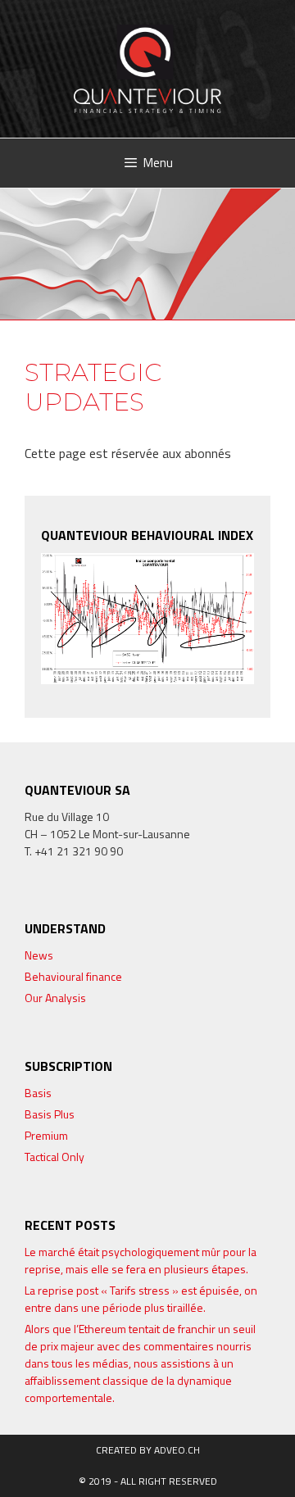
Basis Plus (50, 1114)
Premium (46, 1135)
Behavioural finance (73, 976)
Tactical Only (54, 1156)
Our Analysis (55, 997)
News (39, 955)
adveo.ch (177, 1450)
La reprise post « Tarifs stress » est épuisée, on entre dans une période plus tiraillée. (141, 1299)
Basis (38, 1092)
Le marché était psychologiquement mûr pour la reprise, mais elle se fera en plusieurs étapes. (140, 1260)
